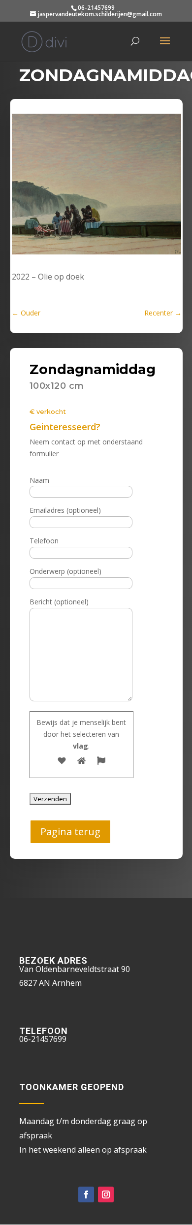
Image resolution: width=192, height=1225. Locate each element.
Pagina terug (70, 831)
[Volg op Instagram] (106, 1194)
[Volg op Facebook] (86, 1194)
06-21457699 (96, 7)
